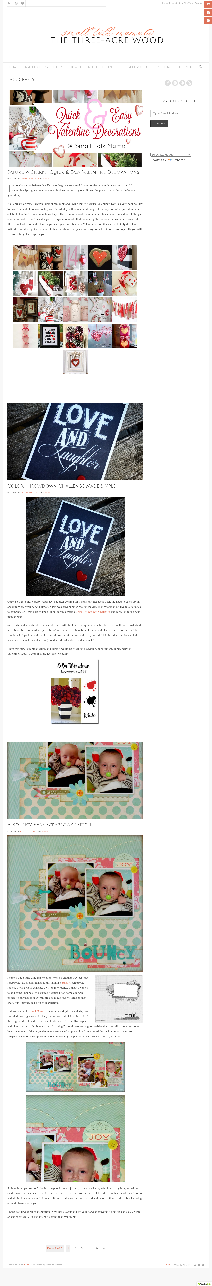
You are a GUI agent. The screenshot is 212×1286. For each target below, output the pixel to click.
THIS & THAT (162, 67)
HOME (14, 67)
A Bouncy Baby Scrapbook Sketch (49, 824)
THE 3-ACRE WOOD (132, 67)
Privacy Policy (182, 1265)
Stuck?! (66, 982)
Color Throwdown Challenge (93, 612)
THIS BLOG (185, 67)
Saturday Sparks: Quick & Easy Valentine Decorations (73, 172)
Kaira (26, 1265)
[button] (200, 67)
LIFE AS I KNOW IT (67, 67)
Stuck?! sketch (38, 1011)
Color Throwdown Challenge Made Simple (61, 486)
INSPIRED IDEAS (36, 67)
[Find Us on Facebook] (16, 3)
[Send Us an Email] (10, 3)
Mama (46, 179)
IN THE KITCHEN (99, 67)
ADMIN (167, 1265)
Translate (179, 160)
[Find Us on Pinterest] (22, 3)
